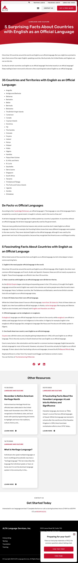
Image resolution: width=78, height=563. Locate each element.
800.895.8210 (41, 511)
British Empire (12, 284)
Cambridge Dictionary (21, 211)
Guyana (5, 336)
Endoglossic (6, 317)
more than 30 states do (50, 302)
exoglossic (61, 317)
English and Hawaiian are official (43, 308)
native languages (51, 305)
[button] (29, 2)
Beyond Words (65, 349)
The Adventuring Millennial (24, 357)
